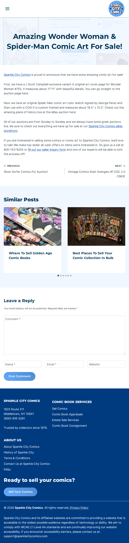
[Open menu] (7, 8)
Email (51, 364)
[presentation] (32, 226)
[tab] (58, 275)
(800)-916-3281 (14, 418)
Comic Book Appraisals (67, 414)
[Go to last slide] (8, 240)
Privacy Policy (78, 507)
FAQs (7, 469)
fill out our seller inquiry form (47, 149)
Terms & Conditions (17, 458)
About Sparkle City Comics (21, 446)
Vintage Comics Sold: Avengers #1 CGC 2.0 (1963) (96, 171)
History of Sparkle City (19, 452)
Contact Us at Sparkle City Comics (27, 463)
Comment (13, 319)
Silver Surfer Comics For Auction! (26, 169)
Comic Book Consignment (69, 425)
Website (94, 364)
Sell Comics (59, 408)
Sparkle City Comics (17, 74)
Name (10, 364)
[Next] (120, 240)
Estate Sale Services (65, 420)
